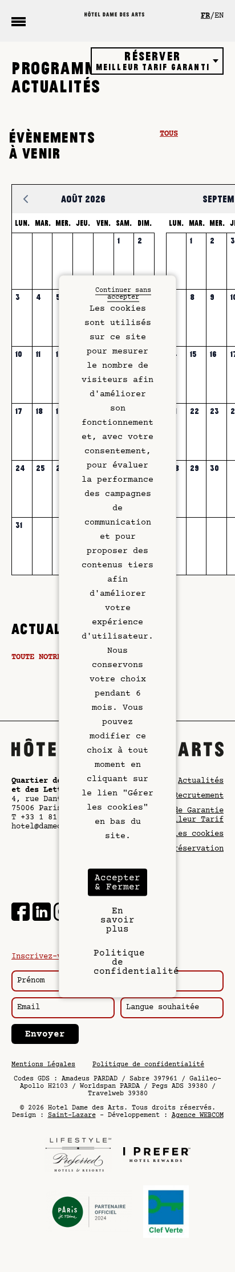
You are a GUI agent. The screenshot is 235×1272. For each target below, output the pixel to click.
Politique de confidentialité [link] (120, 962)
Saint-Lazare (72, 1115)
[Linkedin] (42, 913)
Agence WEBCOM (198, 1115)
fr (205, 16)
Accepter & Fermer (117, 882)
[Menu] (18, 21)
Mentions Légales (43, 1064)
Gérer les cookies (185, 834)
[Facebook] (20, 913)
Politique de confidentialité (148, 1064)
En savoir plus (117, 919)
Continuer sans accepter (123, 293)
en (219, 16)
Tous (169, 134)
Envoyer (45, 1034)
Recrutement (198, 795)
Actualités (201, 781)
